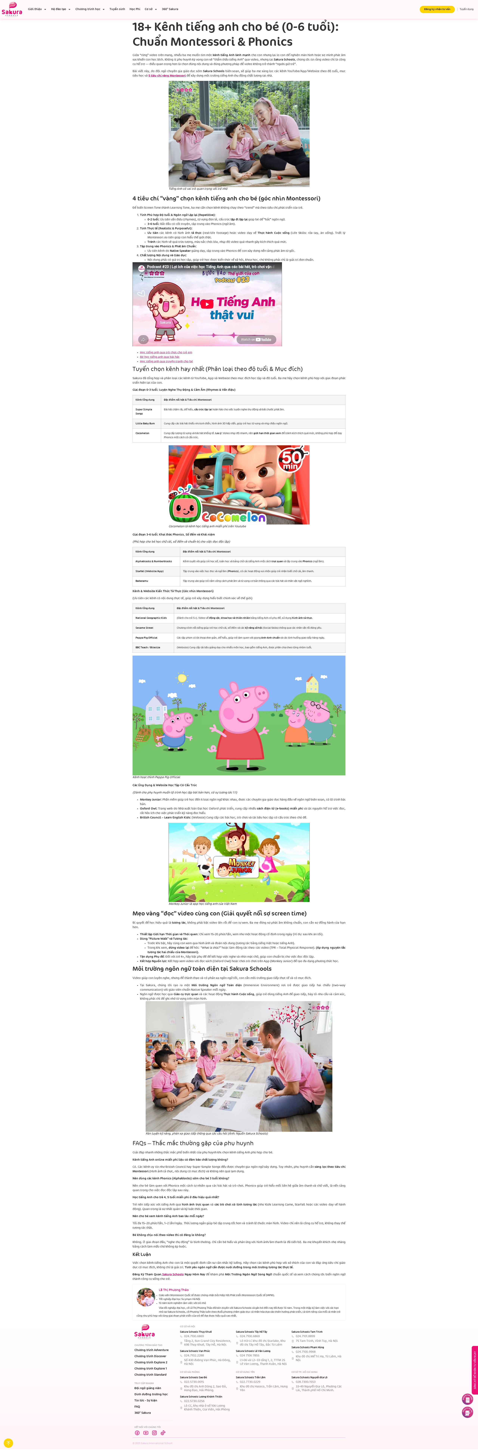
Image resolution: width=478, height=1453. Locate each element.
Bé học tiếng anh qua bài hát (159, 357)
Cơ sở (149, 9)
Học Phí (135, 9)
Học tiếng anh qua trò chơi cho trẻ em (166, 352)
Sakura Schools (172, 1274)
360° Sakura (170, 9)
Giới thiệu (35, 9)
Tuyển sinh (117, 9)
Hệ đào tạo (58, 9)
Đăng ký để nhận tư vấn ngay (475, 1370)
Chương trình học (87, 9)
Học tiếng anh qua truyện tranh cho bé (166, 361)
